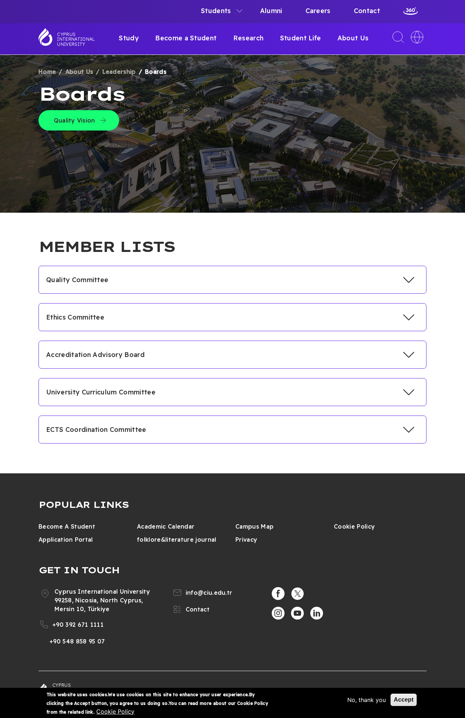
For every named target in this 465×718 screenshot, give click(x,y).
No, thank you (366, 699)
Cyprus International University (76, 39)
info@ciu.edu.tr (209, 592)
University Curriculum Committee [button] (100, 392)
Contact (367, 11)
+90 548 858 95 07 (77, 641)
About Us (353, 38)
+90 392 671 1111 (78, 624)
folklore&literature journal (177, 539)
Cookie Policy (354, 526)
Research (248, 38)
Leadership (119, 71)
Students (216, 11)
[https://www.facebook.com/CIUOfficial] (278, 593)
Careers (318, 11)
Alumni (271, 11)
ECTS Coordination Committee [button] (96, 429)
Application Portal (66, 539)
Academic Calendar (165, 526)
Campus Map (254, 526)
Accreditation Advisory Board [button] (95, 354)
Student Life (300, 38)
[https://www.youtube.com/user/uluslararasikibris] (297, 613)
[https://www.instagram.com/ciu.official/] (278, 613)
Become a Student (186, 38)
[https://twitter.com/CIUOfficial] (297, 593)
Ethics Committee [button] (75, 317)
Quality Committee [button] (77, 280)
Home (47, 71)
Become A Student (67, 526)
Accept (403, 700)
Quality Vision (74, 120)
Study (129, 38)
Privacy (246, 539)
